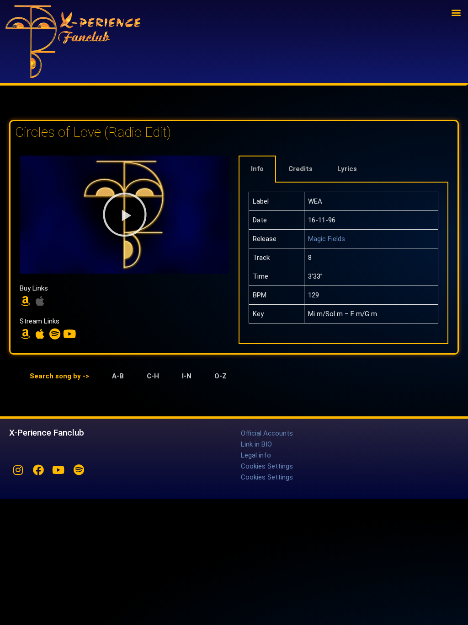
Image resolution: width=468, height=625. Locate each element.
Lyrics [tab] (347, 169)
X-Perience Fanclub (46, 432)
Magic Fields (326, 239)
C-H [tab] (153, 376)
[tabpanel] (343, 263)
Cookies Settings (267, 466)
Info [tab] (257, 169)
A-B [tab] (118, 376)
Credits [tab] (300, 169)
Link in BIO (256, 444)
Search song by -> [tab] (59, 376)
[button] (455, 12)
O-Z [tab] (220, 376)
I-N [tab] (186, 376)
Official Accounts (267, 433)
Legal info (256, 455)
